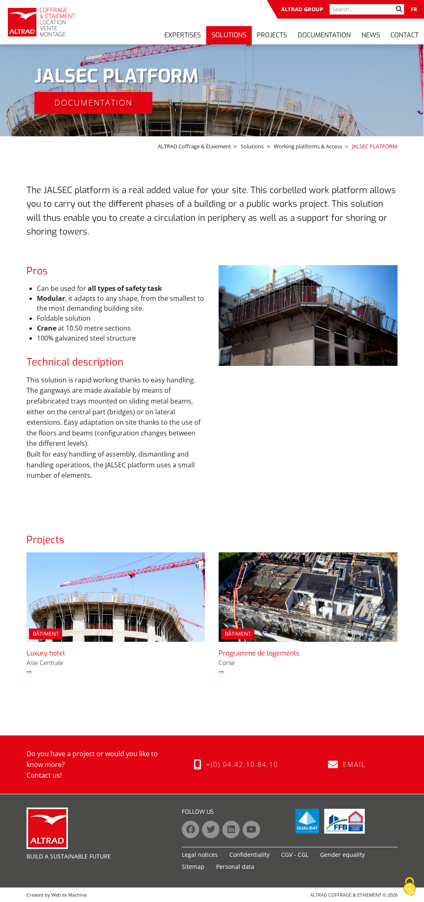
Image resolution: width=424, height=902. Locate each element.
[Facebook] (190, 829)
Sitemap (193, 867)
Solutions (229, 35)
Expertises (182, 35)
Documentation (324, 35)
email (352, 764)
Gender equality (342, 854)
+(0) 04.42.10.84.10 (239, 764)
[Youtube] (251, 829)
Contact (404, 35)
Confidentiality (249, 854)
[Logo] (41, 22)
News (370, 35)
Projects (272, 35)
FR (414, 9)
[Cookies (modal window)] (409, 887)
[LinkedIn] (231, 829)
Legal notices (200, 854)
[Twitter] (210, 829)
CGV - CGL (294, 854)
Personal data (235, 867)
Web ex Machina (69, 895)
